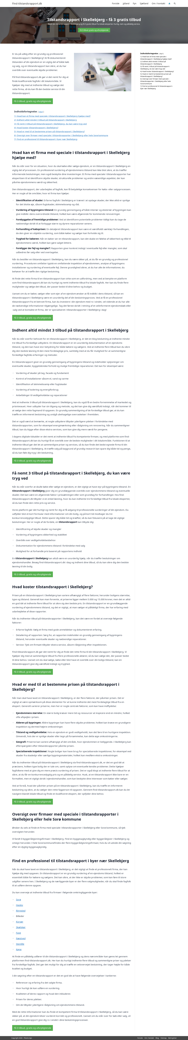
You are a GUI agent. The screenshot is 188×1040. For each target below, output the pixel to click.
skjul (41, 111)
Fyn (134, 3)
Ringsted (20, 910)
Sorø (18, 899)
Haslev (19, 905)
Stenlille (20, 943)
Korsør (19, 921)
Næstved (21, 938)
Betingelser (172, 1038)
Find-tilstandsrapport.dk (27, 3)
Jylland (126, 3)
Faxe (18, 932)
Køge (19, 949)
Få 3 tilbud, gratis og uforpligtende (94, 30)
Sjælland (144, 3)
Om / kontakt (158, 3)
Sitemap (164, 1038)
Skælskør (21, 927)
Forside (115, 3)
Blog (157, 1038)
